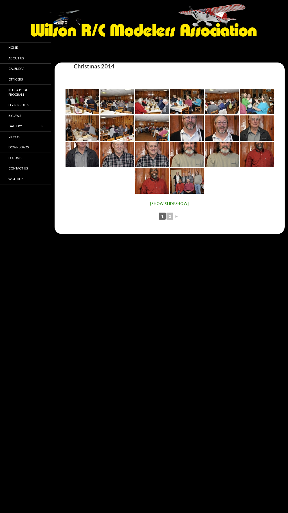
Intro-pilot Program (18, 92)
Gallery (15, 126)
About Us (16, 58)
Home (13, 47)
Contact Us (18, 168)
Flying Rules (18, 105)
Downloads (18, 147)
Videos (13, 137)
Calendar (16, 68)
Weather (15, 179)
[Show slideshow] (169, 203)
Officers (15, 79)
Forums (14, 158)
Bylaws (14, 115)
